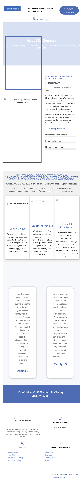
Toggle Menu (12, 8)
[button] (60, 128)
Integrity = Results (57, 129)
